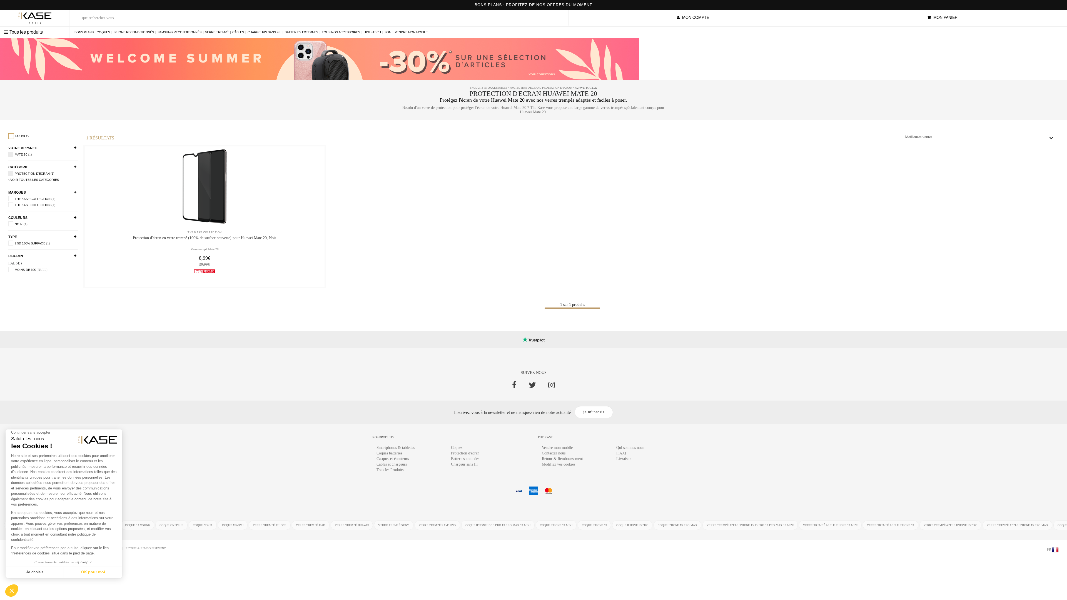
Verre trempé (217, 32)
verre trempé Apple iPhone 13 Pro (951, 525)
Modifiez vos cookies (558, 464)
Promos (21, 136)
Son (388, 32)
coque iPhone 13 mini (556, 525)
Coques (103, 32)
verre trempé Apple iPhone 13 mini (830, 525)
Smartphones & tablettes (396, 448)
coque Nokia (203, 525)
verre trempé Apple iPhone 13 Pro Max (1017, 525)
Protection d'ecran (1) (34, 173)
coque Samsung (137, 525)
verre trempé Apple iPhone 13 (890, 525)
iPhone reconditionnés (134, 32)
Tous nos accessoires (341, 32)
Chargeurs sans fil (264, 32)
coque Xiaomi (232, 525)
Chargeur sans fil (464, 464)
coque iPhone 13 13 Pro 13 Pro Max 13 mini (497, 525)
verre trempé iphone (269, 525)
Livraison (623, 459)
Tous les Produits (390, 470)
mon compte (695, 17)
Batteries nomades (465, 459)
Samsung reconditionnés (179, 32)
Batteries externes (301, 32)
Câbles (238, 32)
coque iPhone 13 (594, 525)
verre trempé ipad (310, 525)
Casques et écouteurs (393, 459)
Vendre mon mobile (411, 32)
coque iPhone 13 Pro (632, 525)
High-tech (372, 32)
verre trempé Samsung (437, 525)
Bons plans (84, 32)
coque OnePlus (171, 525)
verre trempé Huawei (352, 525)
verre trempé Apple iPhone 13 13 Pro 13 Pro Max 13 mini (750, 525)
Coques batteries (389, 453)
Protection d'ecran (465, 453)
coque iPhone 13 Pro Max (677, 525)
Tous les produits (26, 32)
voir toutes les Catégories (34, 179)
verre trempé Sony (393, 525)
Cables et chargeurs (392, 464)
